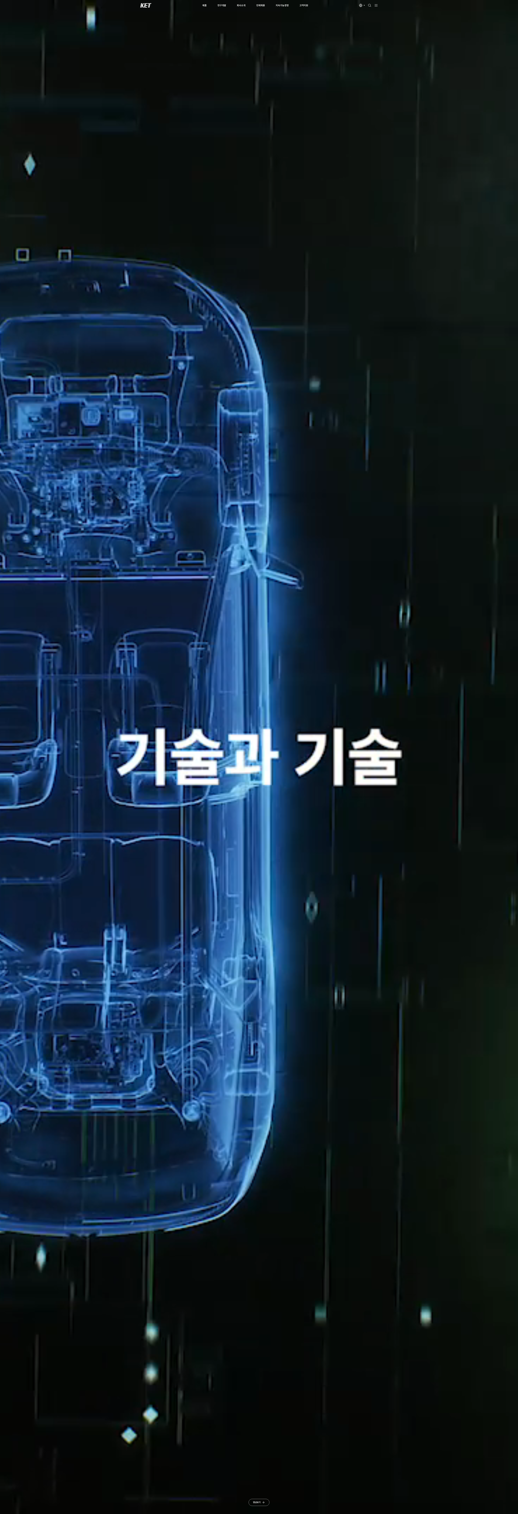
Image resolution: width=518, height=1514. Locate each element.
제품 (204, 5)
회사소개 (241, 5)
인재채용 (260, 5)
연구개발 (221, 5)
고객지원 (303, 5)
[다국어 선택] (362, 5)
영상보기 (257, 1502)
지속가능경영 (282, 5)
